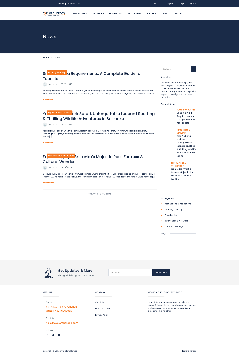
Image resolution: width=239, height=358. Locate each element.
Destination (115, 13)
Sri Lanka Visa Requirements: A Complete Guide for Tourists (92, 76)
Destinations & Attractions (61, 155)
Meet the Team (103, 308)
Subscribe (161, 272)
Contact (179, 13)
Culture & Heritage (173, 226)
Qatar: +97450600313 (59, 310)
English (169, 3)
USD (155, 3)
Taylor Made (135, 13)
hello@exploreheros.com (68, 3)
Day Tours (98, 13)
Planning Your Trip (57, 72)
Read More (48, 99)
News (165, 13)
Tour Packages (78, 13)
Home (46, 57)
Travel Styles (170, 215)
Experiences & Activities (59, 112)
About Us (152, 13)
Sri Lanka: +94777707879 (61, 307)
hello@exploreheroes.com (62, 323)
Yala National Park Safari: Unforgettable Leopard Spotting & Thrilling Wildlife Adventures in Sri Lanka (99, 116)
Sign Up (193, 3)
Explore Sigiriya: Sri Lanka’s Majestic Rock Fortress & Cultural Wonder (93, 159)
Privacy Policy (101, 315)
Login (182, 3)
